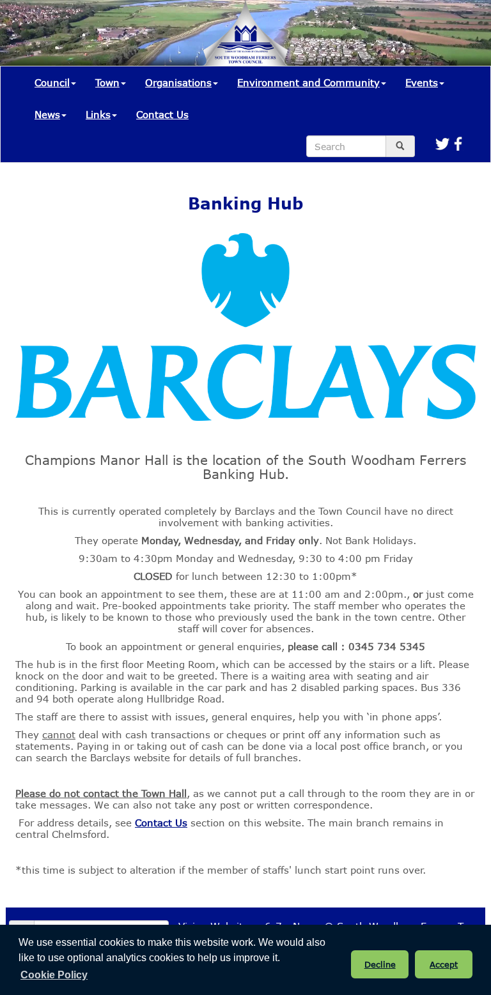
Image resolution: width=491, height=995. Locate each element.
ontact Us (164, 822)
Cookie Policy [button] (54, 974)
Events (421, 82)
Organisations (178, 82)
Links (98, 114)
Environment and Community (308, 82)
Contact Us (162, 114)
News (47, 114)
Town (107, 82)
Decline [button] (380, 964)
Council (52, 82)
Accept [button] (444, 964)
